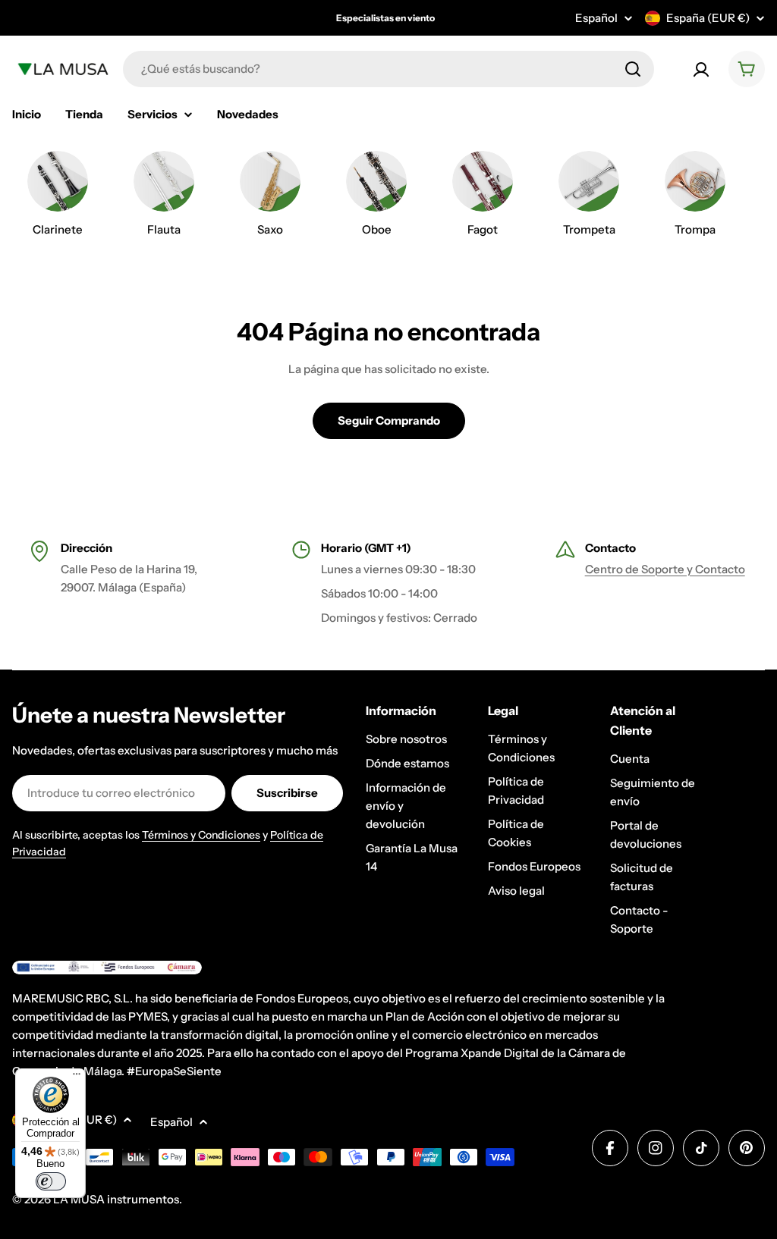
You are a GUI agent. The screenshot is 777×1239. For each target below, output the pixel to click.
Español (596, 18)
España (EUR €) (708, 18)
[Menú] (77, 1077)
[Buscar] (633, 69)
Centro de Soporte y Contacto (665, 569)
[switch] (51, 1181)
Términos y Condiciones (201, 835)
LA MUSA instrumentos (116, 1199)
